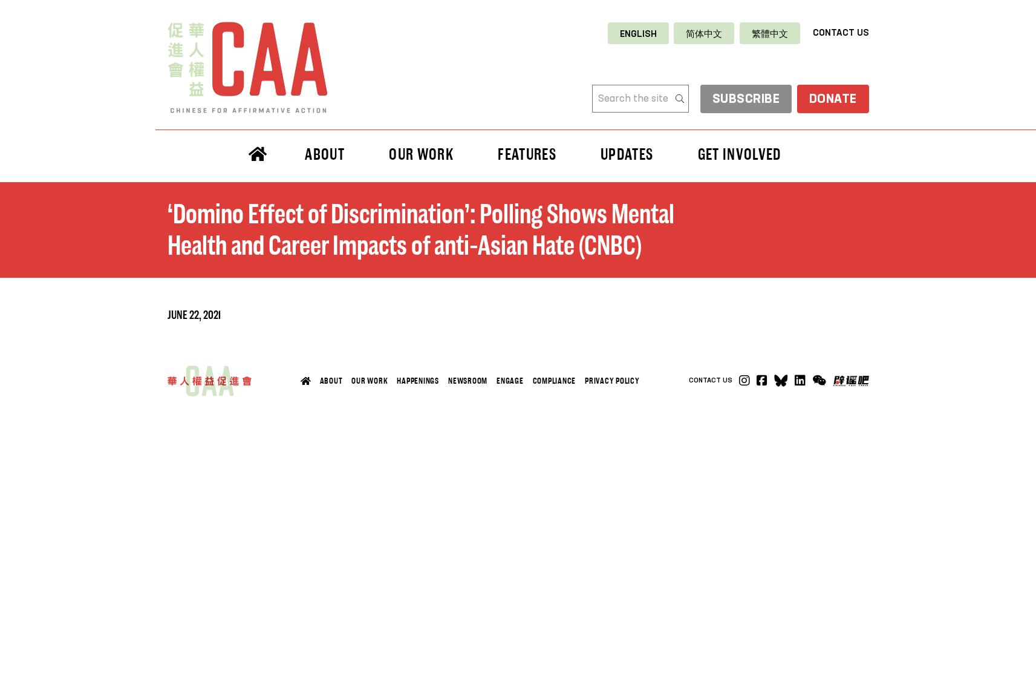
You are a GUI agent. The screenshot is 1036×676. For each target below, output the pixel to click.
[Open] (819, 381)
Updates (627, 154)
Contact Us (841, 33)
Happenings (418, 380)
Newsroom (467, 380)
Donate (833, 100)
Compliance (554, 380)
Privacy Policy (612, 380)
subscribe (746, 100)
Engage (510, 380)
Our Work (369, 380)
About (331, 380)
